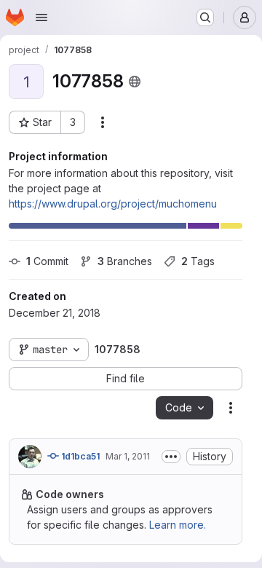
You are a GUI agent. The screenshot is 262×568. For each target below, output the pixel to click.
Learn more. (177, 524)
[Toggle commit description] (171, 456)
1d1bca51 (79, 456)
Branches (125, 261)
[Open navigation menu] (41, 17)
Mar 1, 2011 (128, 456)
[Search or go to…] (205, 17)
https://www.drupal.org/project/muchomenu (113, 203)
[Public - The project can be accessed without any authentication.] (134, 81)
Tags (198, 261)
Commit (47, 261)
